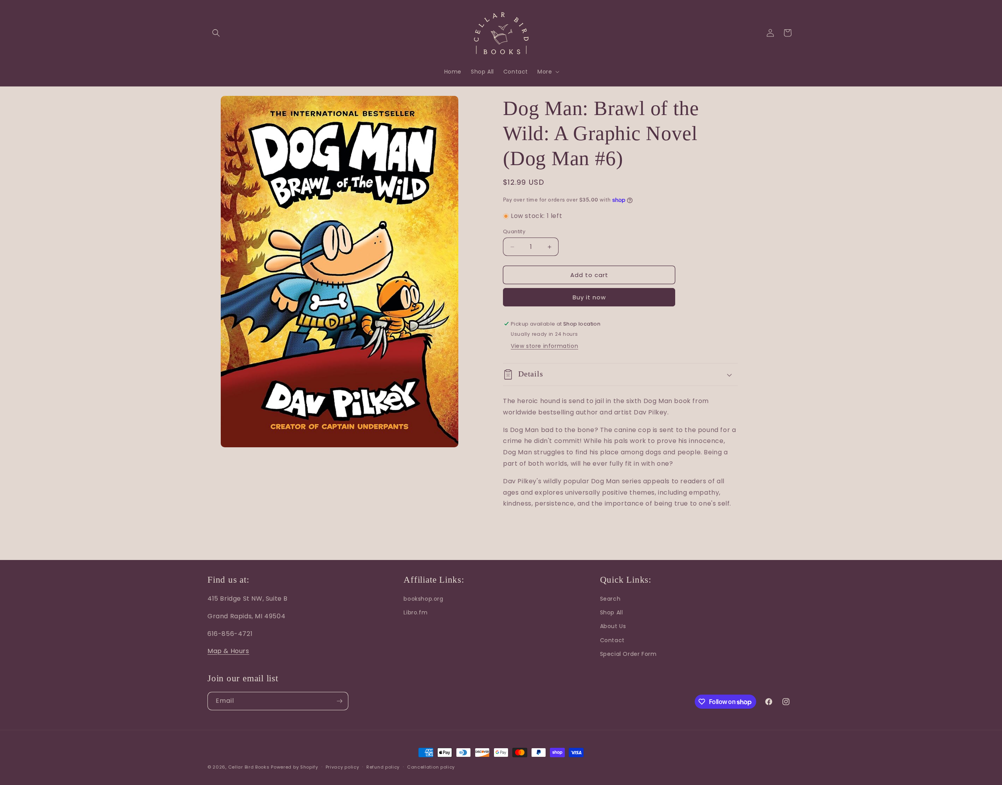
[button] (216, 32)
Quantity (514, 231)
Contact (612, 640)
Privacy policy (342, 767)
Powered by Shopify (294, 767)
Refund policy (383, 767)
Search (610, 599)
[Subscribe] (339, 701)
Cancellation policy (431, 767)
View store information (544, 346)
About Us (613, 626)
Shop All (611, 612)
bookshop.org (423, 599)
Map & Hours (228, 650)
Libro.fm (415, 612)
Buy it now (589, 297)
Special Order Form (628, 654)
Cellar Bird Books (249, 767)
